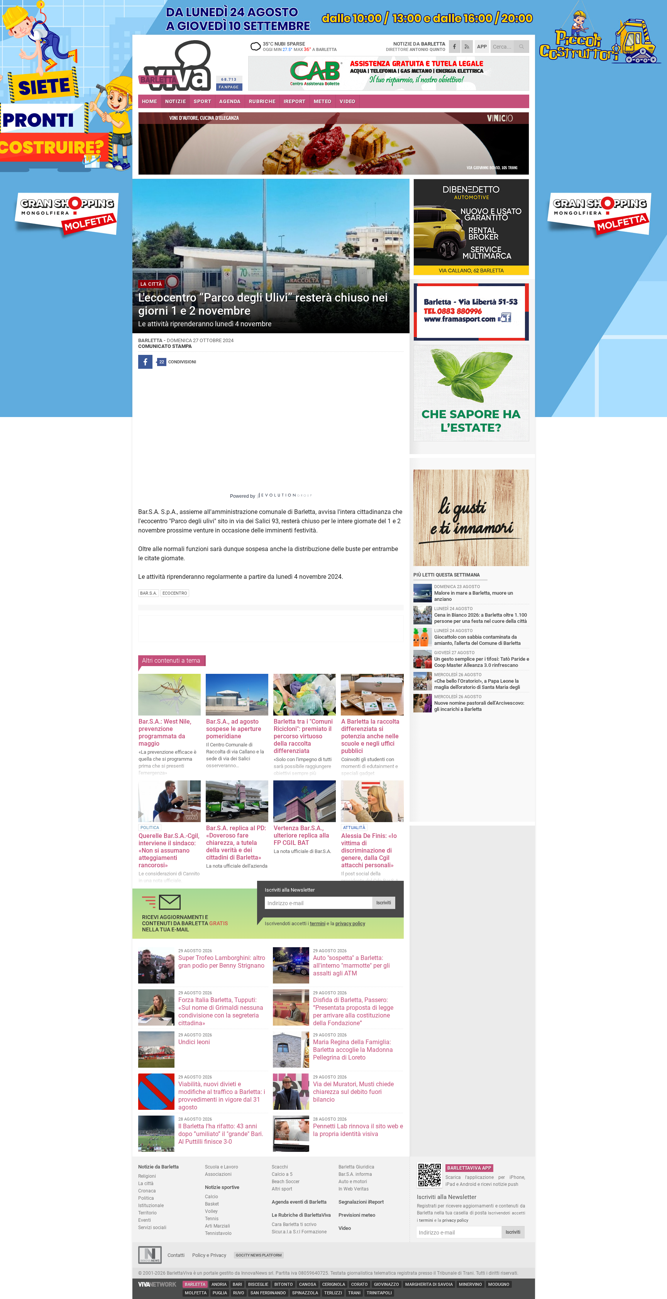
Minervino (470, 1284)
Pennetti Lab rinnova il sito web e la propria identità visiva (358, 1130)
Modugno (499, 1284)
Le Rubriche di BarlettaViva (301, 1215)
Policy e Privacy (209, 1255)
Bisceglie (258, 1284)
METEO (323, 101)
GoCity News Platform (259, 1255)
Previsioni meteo (357, 1215)
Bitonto (283, 1284)
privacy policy (350, 923)
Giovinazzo (386, 1284)
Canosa (307, 1284)
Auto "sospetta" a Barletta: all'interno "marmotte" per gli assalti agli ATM (351, 965)
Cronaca (147, 1191)
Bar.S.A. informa (355, 1174)
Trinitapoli (379, 1293)
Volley (211, 1211)
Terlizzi (333, 1293)
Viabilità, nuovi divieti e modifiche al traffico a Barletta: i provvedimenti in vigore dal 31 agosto (221, 1095)
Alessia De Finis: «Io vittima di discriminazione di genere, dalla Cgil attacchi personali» (369, 850)
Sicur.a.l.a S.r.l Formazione (299, 1232)
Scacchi (280, 1167)
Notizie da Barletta (158, 1167)
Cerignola (333, 1284)
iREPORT (295, 101)
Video (345, 1228)
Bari (237, 1284)
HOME (149, 101)
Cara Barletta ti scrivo (294, 1224)
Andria (219, 1284)
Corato (359, 1284)
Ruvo (238, 1293)
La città (146, 1183)
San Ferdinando (268, 1293)
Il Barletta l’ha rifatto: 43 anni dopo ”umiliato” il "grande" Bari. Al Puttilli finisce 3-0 (220, 1134)
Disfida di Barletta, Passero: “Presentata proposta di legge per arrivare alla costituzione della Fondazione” (353, 1011)
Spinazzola (305, 1293)
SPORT (202, 101)
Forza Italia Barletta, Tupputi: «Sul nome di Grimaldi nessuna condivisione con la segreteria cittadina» (220, 1011)
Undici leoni (194, 1042)
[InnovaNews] (150, 1262)
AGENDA (230, 101)
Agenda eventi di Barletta (299, 1202)
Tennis (211, 1218)
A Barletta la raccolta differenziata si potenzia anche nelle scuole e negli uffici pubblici (370, 736)
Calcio (211, 1196)
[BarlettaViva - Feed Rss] (467, 46)
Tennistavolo (218, 1233)
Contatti (176, 1255)
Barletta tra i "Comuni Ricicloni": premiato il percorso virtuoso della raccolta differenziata (303, 736)
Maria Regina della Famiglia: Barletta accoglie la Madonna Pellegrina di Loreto (353, 1049)
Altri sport (282, 1189)
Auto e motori (353, 1181)
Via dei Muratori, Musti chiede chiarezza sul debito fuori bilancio (353, 1091)
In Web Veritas (354, 1189)
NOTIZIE (175, 101)
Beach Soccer (286, 1181)
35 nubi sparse (300, 46)
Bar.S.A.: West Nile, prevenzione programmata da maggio (165, 732)
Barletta (195, 1284)
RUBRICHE (262, 101)
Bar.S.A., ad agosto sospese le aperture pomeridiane (233, 729)
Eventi (144, 1220)
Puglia (220, 1293)
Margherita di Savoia (429, 1284)
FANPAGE (229, 87)
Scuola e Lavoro (221, 1167)
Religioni (147, 1176)
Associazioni (218, 1174)
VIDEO (348, 101)
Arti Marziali (217, 1226)
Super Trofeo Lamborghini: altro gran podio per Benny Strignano (221, 961)
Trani (354, 1293)
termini (317, 923)
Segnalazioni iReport (361, 1202)
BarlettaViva (175, 63)
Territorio (147, 1213)
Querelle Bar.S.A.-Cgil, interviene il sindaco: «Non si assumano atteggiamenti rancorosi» (169, 850)
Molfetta (196, 1293)
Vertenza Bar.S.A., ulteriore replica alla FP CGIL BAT (301, 835)
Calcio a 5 (282, 1174)
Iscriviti (383, 903)
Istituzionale (151, 1205)
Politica (146, 1198)
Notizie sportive (222, 1187)
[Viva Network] (157, 1285)
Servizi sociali (152, 1227)
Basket (212, 1204)
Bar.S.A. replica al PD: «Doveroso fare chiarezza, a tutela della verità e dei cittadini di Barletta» (236, 842)
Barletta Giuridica (356, 1167)
